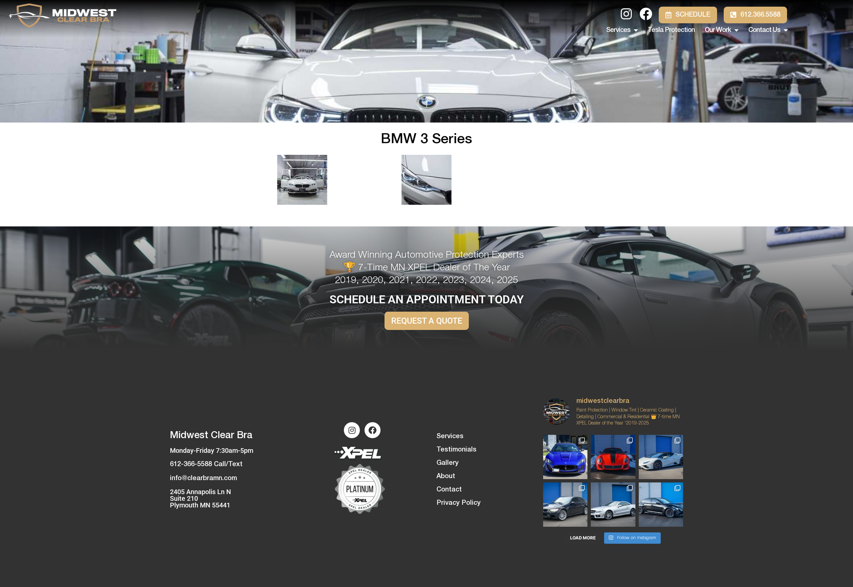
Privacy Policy (458, 503)
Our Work (718, 30)
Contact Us (764, 30)
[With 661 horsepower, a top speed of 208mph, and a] (613, 457)
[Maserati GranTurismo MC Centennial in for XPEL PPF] (565, 457)
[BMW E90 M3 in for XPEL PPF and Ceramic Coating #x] (565, 504)
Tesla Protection (671, 30)
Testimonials (456, 450)
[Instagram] (352, 430)
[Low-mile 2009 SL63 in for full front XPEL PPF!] (613, 504)
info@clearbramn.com (203, 478)
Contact (449, 490)
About (445, 476)
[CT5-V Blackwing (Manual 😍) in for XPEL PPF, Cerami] (661, 504)
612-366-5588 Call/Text (206, 464)
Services (618, 30)
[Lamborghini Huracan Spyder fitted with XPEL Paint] (661, 457)
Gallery (447, 463)
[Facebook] (373, 430)
